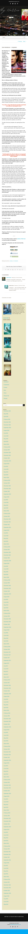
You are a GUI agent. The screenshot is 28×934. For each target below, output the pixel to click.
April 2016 (6, 707)
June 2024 (6, 435)
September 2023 (7, 460)
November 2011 (7, 854)
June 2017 (6, 668)
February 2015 (7, 746)
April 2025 (6, 416)
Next (24, 41)
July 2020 (6, 566)
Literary (5, 387)
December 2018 (7, 618)
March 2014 (6, 776)
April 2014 (6, 774)
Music (5, 392)
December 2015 (7, 718)
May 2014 (6, 771)
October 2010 (7, 890)
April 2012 (6, 840)
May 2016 (6, 704)
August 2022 (6, 496)
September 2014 (7, 760)
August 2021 (6, 530)
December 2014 (7, 751)
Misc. (5, 390)
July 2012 (6, 832)
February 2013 (7, 812)
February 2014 (7, 779)
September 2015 (7, 726)
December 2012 (7, 818)
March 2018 (6, 643)
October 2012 (7, 823)
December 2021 (7, 519)
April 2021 (6, 541)
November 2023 (7, 455)
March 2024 (6, 444)
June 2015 (6, 735)
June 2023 (6, 469)
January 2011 (7, 882)
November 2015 (7, 721)
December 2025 (7, 410)
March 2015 (6, 743)
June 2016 (6, 701)
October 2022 (7, 491)
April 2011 (6, 873)
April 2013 (6, 807)
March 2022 (6, 510)
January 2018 (7, 649)
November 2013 (7, 787)
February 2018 (7, 646)
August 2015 (6, 729)
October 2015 (7, 724)
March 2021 (6, 544)
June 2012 (6, 835)
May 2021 (6, 538)
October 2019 (7, 591)
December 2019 (7, 585)
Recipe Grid (6, 395)
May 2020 (6, 571)
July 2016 (6, 699)
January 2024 (7, 449)
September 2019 (7, 593)
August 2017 (6, 663)
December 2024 (7, 422)
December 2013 (7, 785)
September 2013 (7, 793)
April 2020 (6, 574)
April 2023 (6, 474)
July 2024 (6, 433)
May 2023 (6, 471)
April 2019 (6, 607)
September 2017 (7, 660)
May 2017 (6, 671)
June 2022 (6, 502)
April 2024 (6, 441)
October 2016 (7, 690)
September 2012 (7, 826)
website (19, 238)
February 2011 (7, 879)
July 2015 (6, 732)
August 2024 (6, 430)
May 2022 (6, 505)
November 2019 (7, 588)
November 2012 (7, 821)
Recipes (5, 398)
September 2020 (7, 560)
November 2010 (7, 887)
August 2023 (6, 463)
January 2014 (7, 782)
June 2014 (6, 768)
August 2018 (6, 629)
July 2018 (6, 632)
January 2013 (7, 815)
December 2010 (7, 884)
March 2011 (6, 876)
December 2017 (7, 652)
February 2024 (7, 447)
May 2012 (6, 837)
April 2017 (6, 674)
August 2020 (6, 563)
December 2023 (7, 452)
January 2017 (7, 682)
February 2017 (7, 679)
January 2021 (7, 549)
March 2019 (6, 610)
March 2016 (6, 710)
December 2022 (7, 485)
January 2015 (7, 749)
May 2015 (6, 738)
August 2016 (6, 696)
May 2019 (6, 604)
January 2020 (7, 582)
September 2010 (7, 893)
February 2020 (7, 580)
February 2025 (7, 419)
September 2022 (7, 494)
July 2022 (6, 499)
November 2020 (7, 555)
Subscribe (5, 318)
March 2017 (6, 677)
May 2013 (6, 804)
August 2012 (6, 829)
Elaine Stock (8, 277)
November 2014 (7, 754)
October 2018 (7, 624)
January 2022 (7, 516)
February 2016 (7, 713)
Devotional (6, 381)
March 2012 (6, 843)
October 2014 (7, 757)
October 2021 (7, 524)
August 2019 (6, 596)
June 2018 (6, 635)
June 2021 (6, 535)
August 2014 (6, 762)
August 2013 (6, 796)
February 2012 (7, 846)
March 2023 (6, 477)
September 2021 (7, 527)
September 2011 (7, 860)
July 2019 (6, 599)
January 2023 (7, 483)
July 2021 (6, 532)
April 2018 (6, 641)
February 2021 (7, 546)
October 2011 (7, 857)
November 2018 (7, 621)
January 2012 (7, 848)
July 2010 (6, 898)
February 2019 (7, 613)
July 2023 (6, 466)
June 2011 (6, 868)
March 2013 (6, 810)
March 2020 (6, 577)
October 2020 (7, 557)
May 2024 (6, 438)
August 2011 (6, 862)
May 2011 (6, 871)
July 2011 (6, 865)
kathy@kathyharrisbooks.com (14, 1)
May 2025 (6, 413)
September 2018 (7, 627)
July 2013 (6, 799)
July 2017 (6, 665)
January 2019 (7, 616)
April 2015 (6, 740)
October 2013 (7, 790)
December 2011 (7, 851)
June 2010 (6, 901)
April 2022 (6, 507)
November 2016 (7, 688)
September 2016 (7, 693)
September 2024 (7, 427)
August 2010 (6, 896)
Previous (20, 41)
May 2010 (6, 904)
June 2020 (6, 568)
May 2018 (6, 638)
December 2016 (7, 685)
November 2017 (7, 654)
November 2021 (7, 521)
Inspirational (6, 384)
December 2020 (7, 552)
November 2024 (7, 424)
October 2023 (7, 458)
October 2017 (7, 657)
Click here (23, 238)
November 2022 (7, 488)
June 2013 (6, 801)
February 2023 (7, 480)
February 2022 (7, 513)
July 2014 (6, 765)
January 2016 (7, 715)
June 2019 (6, 602)
